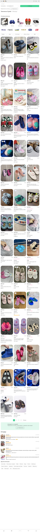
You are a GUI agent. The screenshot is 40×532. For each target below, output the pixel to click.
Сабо (2, 468)
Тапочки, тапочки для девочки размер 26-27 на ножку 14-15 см (7, 160)
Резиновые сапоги (16, 468)
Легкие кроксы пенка (18, 184)
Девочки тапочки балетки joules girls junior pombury (7, 84)
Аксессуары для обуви (18, 466)
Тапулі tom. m (8, 443)
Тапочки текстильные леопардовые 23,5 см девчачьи (20, 390)
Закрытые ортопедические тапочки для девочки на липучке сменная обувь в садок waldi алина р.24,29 (22, 438)
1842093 (7, 441)
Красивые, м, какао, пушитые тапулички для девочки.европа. (6, 340)
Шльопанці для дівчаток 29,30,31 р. (33, 313)
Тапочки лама (29, 210)
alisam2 (7, 448)
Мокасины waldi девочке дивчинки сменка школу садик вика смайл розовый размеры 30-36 (22, 458)
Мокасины (35, 466)
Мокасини (16, 312)
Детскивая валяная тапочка (6, 134)
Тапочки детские (17, 415)
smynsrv (7, 454)
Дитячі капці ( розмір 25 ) (18, 56)
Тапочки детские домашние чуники (19, 160)
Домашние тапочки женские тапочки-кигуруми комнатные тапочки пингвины (6, 416)
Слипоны (25, 466)
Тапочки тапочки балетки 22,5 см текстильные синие (20, 136)
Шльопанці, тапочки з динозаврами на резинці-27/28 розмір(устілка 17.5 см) (19, 209)
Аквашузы (11, 466)
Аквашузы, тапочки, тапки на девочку (19, 84)
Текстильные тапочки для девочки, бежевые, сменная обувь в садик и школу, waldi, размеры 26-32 (21, 451)
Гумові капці (16, 364)
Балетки (29, 466)
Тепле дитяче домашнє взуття (6, 364)
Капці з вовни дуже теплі (31, 261)
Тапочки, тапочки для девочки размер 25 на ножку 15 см (32, 389)
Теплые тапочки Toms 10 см (6, 286)
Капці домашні (29, 235)
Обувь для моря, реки (5, 184)
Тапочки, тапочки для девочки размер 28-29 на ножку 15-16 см (33, 135)
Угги (11, 468)
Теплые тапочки (30, 159)
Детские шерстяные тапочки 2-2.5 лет (20, 234)
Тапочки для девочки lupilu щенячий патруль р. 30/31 (19, 339)
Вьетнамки (7, 468)
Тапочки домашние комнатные (32, 57)
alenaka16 (7, 434)
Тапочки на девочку (4, 233)
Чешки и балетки (4, 466)
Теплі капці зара (30, 339)
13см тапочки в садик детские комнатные (6, 261)
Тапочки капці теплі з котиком (32, 287)
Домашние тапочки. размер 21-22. (33, 365)
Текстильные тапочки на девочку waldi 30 (7, 58)
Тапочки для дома (30, 82)
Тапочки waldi (16, 286)
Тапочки (2, 391)
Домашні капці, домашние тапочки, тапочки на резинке (6, 209)
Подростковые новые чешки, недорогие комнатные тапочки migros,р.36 (6, 110)
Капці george (16, 261)
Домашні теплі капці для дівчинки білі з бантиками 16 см (33, 185)
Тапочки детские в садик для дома (32, 109)
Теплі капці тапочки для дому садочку (6, 313)
